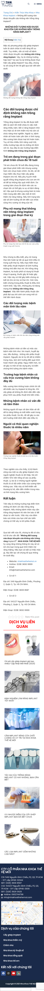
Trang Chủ (8, 12)
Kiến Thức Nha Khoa (24, 12)
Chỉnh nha (8, 945)
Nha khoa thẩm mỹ (12, 940)
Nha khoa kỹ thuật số (13, 951)
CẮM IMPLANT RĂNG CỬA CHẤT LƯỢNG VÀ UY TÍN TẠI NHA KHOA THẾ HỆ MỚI (20, 738)
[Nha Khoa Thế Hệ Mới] (7, 4)
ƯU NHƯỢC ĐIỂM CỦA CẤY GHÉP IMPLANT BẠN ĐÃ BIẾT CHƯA (20, 815)
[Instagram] (8, 973)
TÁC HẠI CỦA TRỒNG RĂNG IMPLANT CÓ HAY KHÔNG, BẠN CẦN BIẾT (22, 777)
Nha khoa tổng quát (12, 956)
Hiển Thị (17, 40)
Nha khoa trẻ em (11, 961)
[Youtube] (13, 973)
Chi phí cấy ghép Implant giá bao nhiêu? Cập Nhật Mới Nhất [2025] (20, 662)
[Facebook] (3, 973)
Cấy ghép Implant (12, 935)
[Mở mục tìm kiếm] (28, 4)
